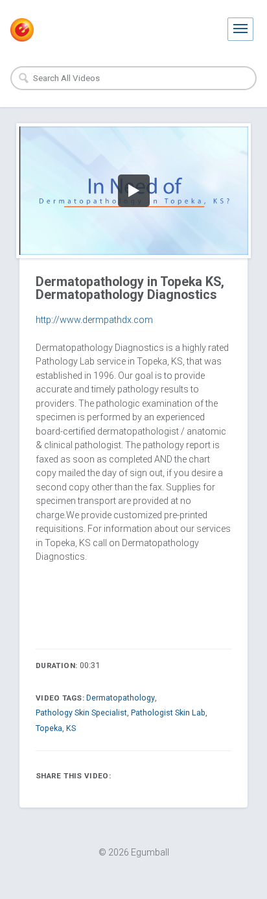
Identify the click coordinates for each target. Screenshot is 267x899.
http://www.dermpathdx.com (94, 320)
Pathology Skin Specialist (81, 712)
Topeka (49, 728)
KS (71, 728)
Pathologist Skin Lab (168, 712)
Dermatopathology (120, 697)
